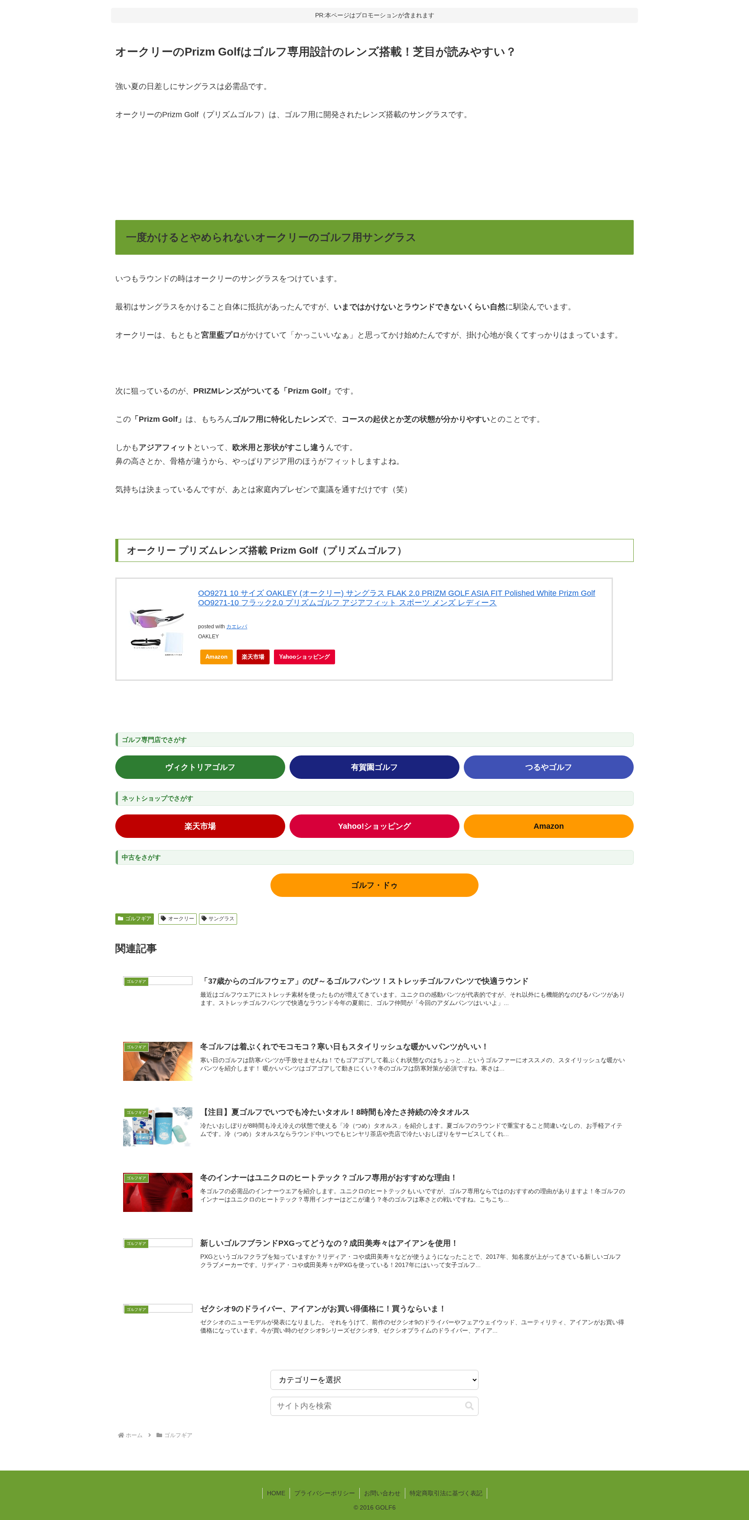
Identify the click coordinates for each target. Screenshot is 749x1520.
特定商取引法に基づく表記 (446, 1493)
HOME (276, 1493)
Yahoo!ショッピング (374, 826)
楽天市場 (253, 656)
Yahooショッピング (304, 656)
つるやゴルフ (548, 767)
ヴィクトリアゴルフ (200, 767)
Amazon (216, 656)
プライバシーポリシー (324, 1493)
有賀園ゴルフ (374, 767)
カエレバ (236, 627)
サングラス (221, 919)
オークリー (181, 919)
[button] (469, 1406)
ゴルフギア (138, 919)
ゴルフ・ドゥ (374, 885)
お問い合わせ (382, 1493)
